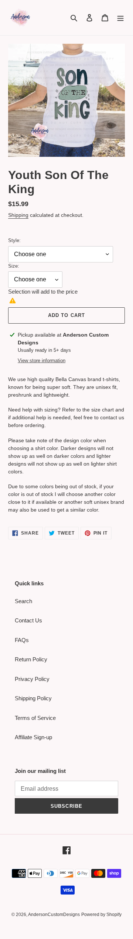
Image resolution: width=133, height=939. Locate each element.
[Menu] (120, 18)
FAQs (22, 640)
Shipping (18, 215)
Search (23, 601)
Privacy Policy (32, 679)
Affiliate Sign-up (33, 737)
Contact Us (28, 620)
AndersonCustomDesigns (54, 914)
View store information (41, 360)
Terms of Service (35, 718)
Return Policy (31, 659)
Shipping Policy (33, 698)
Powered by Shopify (101, 914)
